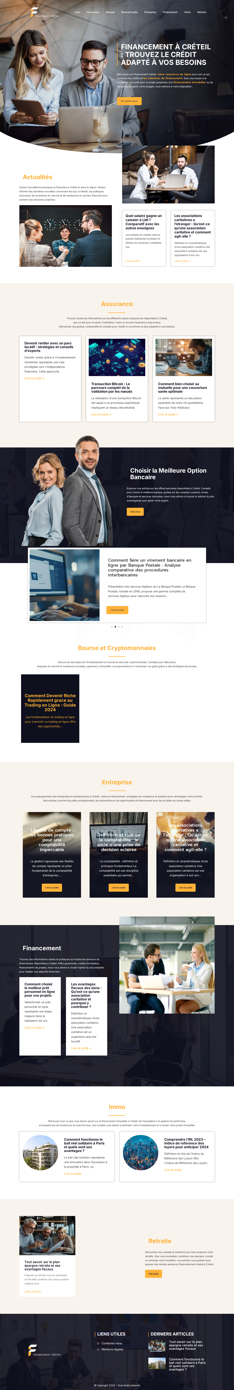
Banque (110, 12)
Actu (77, 12)
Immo (187, 12)
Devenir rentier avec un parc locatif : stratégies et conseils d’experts (48, 347)
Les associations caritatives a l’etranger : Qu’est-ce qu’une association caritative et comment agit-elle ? (192, 226)
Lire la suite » (133, 260)
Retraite (201, 12)
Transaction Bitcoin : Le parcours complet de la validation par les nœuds (111, 388)
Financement (170, 12)
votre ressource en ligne (174, 74)
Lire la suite (72, 1173)
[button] (112, 626)
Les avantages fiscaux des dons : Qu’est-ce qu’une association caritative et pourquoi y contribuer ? (86, 995)
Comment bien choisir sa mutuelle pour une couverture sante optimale (182, 388)
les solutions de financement (162, 78)
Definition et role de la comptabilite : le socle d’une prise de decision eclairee (118, 842)
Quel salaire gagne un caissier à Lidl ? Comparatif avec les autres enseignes (144, 222)
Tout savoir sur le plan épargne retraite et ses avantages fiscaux (42, 1265)
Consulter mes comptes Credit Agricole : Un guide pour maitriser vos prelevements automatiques (151, 568)
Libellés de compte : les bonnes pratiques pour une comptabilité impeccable (52, 840)
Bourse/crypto (129, 12)
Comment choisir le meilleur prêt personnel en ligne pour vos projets (39, 990)
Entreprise (150, 12)
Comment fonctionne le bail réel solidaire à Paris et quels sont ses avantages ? (84, 1145)
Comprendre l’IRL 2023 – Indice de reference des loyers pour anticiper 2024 (186, 1143)
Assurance (93, 12)
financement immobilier (190, 82)
